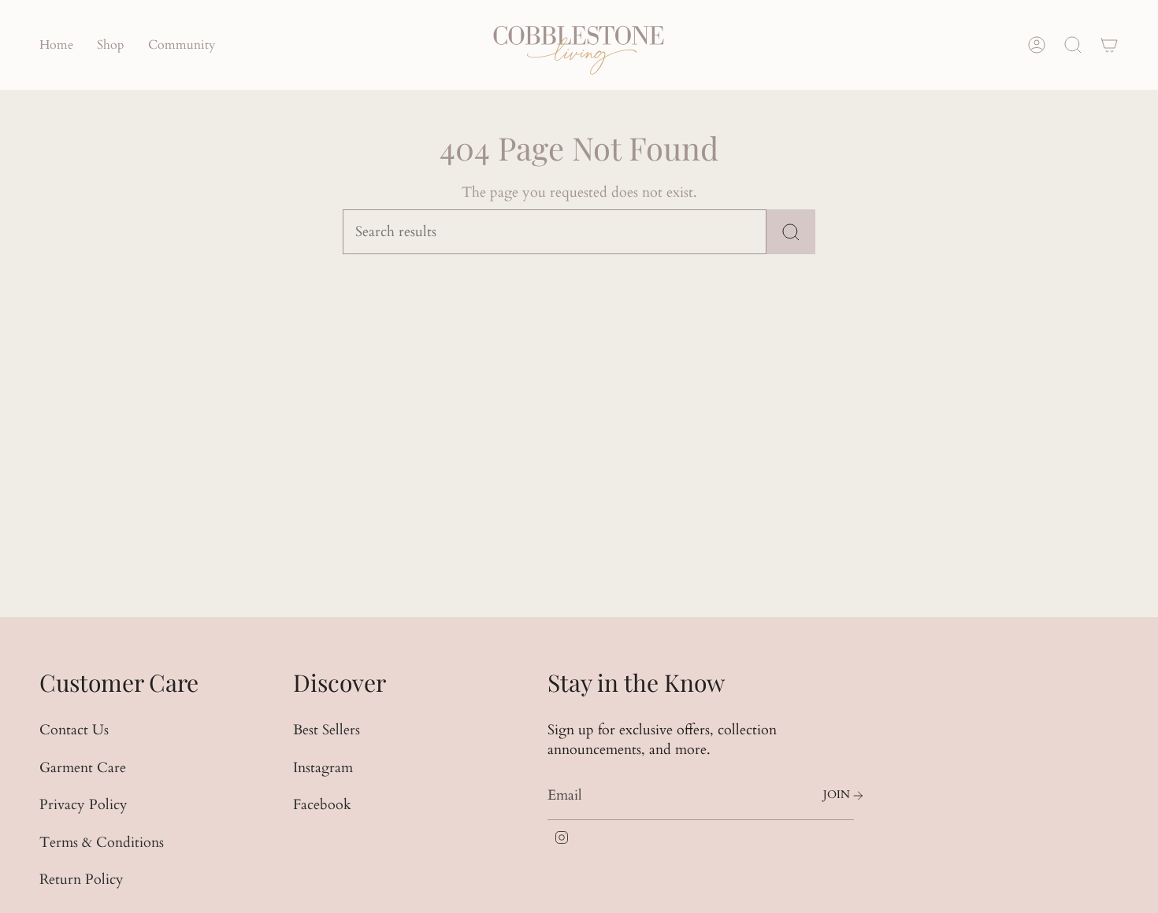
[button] (110, 45)
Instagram (323, 768)
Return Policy (81, 879)
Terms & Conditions (101, 842)
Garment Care (82, 768)
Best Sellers (326, 730)
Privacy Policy (83, 805)
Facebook (322, 805)
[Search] (790, 231)
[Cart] (1109, 44)
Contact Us (74, 730)
